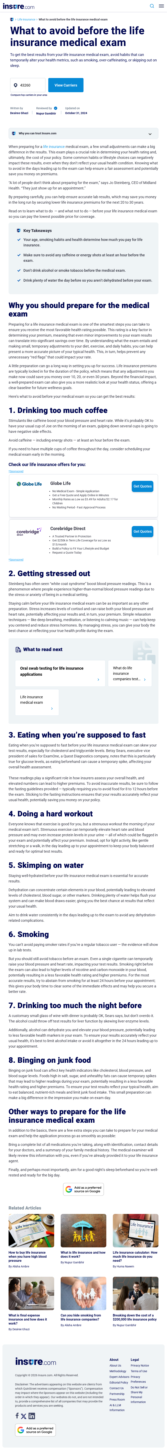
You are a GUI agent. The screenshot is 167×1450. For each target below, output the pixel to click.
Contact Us (117, 1388)
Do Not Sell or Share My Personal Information (139, 1395)
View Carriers (66, 85)
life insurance (54, 146)
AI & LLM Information (117, 1408)
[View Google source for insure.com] (83, 1189)
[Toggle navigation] (160, 6)
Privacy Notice (140, 1365)
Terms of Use (139, 1371)
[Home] (11, 20)
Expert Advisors (119, 1376)
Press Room (117, 1399)
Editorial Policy (119, 1382)
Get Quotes (143, 486)
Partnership (117, 1393)
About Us (115, 1365)
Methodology (118, 1371)
